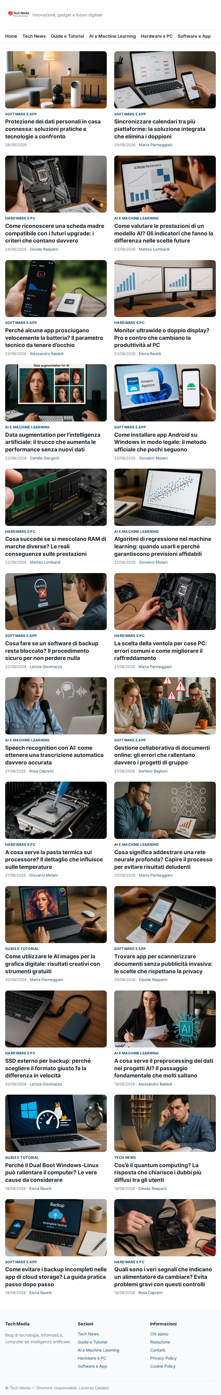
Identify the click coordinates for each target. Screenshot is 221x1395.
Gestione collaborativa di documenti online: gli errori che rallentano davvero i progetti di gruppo (162, 755)
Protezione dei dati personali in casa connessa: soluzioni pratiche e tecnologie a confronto (53, 129)
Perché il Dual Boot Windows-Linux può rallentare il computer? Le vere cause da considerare (52, 1172)
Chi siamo (159, 1333)
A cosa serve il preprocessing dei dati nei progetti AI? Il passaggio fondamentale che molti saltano (163, 1068)
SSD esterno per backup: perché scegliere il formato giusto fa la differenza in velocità (48, 1068)
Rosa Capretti (41, 771)
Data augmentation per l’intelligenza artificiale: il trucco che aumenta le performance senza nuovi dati (52, 442)
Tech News (34, 36)
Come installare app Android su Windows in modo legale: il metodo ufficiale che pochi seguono (160, 442)
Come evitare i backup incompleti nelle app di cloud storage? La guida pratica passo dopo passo (56, 1276)
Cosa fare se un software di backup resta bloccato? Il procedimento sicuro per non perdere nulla (51, 650)
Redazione (160, 1341)
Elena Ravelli (150, 353)
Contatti (157, 1350)
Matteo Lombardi (154, 249)
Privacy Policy (163, 1358)
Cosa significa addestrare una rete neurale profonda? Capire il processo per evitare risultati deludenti (163, 859)
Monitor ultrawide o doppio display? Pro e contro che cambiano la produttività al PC (161, 337)
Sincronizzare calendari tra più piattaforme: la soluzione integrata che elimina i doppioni (159, 129)
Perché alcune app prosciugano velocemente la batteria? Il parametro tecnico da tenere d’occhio (54, 337)
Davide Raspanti (44, 249)
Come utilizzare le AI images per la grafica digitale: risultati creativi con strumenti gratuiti (52, 963)
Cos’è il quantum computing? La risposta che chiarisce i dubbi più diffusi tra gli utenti (157, 1172)
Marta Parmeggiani (155, 144)
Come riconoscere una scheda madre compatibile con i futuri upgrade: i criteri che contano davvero (54, 233)
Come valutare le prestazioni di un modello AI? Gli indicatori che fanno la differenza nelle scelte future (163, 233)
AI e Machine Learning (112, 36)
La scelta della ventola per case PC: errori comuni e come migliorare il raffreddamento (160, 650)
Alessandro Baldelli (47, 353)
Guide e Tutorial (67, 36)
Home (11, 36)
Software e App (194, 36)
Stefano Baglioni (152, 771)
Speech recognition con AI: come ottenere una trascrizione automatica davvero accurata (54, 755)
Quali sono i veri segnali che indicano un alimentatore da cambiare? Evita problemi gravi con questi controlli (163, 1276)
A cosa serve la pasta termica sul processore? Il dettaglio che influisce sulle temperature (54, 859)
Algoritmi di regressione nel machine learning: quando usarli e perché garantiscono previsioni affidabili (162, 546)
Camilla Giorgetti (44, 458)
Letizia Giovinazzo (46, 666)
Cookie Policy (163, 1366)
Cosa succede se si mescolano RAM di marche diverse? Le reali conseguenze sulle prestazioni (55, 546)
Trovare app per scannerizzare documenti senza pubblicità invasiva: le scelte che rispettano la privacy (163, 963)
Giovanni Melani (153, 458)
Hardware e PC (157, 36)
